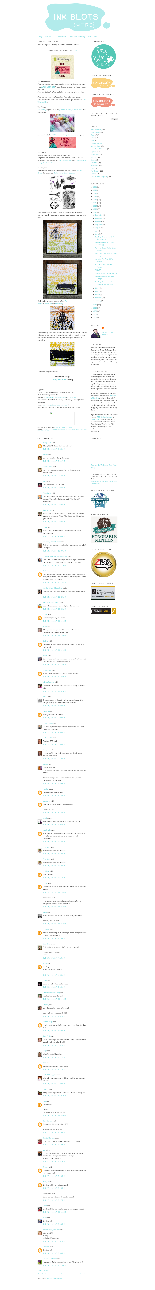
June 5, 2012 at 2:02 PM (54, 718)
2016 (95, 200)
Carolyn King (47, 670)
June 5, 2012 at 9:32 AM (54, 505)
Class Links (92, 37)
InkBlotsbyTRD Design (99, 149)
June (97, 234)
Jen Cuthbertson (48, 1138)
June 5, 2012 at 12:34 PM (54, 677)
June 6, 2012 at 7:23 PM (54, 1084)
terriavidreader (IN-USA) (51, 993)
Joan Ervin (46, 1036)
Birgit (45, 1051)
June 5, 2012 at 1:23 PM (54, 706)
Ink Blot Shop (95, 146)
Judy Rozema (59, 379)
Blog (40, 37)
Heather (45, 789)
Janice (45, 455)
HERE (75, 50)
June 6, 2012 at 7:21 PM (54, 1069)
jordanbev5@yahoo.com (51, 1230)
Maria (45, 481)
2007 (95, 317)
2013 (95, 209)
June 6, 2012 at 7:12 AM (54, 987)
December (99, 215)
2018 (95, 193)
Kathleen (46, 871)
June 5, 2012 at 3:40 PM (54, 759)
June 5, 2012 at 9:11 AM (54, 461)
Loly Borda (46, 830)
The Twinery (42, 110)
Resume (48, 37)
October (98, 221)
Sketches (94, 163)
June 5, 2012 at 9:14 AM (54, 476)
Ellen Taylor (47, 493)
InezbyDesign (48, 1022)
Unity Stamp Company (99, 177)
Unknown (46, 929)
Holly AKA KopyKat (50, 1075)
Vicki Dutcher (47, 738)
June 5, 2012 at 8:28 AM (54, 449)
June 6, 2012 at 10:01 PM (54, 1096)
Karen (45, 656)
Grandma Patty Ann (50, 1259)
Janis (45, 912)
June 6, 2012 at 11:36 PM (54, 1115)
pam (44, 1063)
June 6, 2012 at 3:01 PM (54, 1045)
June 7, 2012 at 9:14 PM (54, 1188)
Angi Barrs (46, 847)
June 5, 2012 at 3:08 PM (54, 744)
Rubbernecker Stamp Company (63, 135)
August (98, 228)
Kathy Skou (47, 443)
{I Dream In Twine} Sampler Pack (70, 110)
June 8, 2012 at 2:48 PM (54, 1224)
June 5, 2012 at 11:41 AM (54, 650)
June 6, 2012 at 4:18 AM (54, 958)
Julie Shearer (47, 1121)
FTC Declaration (60, 37)
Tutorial (93, 174)
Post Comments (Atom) (55, 1278)
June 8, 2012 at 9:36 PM (54, 1253)
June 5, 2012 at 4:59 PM (54, 783)
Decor (93, 138)
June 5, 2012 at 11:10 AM (54, 621)
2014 (95, 206)
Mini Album (95, 154)
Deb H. (45, 614)
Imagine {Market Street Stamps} (106, 273)
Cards (54, 429)
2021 (95, 187)
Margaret (46, 750)
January (98, 301)
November (99, 218)
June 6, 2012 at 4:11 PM (54, 1057)
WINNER (98, 270)
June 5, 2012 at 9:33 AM (54, 522)
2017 (95, 196)
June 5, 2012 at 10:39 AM (54, 609)
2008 (95, 314)
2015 (95, 203)
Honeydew (58, 304)
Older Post (83, 1274)
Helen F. (46, 1089)
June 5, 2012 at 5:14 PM (54, 795)
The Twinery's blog (64, 160)
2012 (95, 212)
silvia (45, 1218)
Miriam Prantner (48, 682)
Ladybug (46, 1004)
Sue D (45, 883)
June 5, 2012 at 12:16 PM (54, 665)
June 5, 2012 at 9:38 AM (54, 536)
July (97, 231)
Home (63, 1274)
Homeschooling (96, 143)
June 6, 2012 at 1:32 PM (54, 1031)
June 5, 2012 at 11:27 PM (54, 907)
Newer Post (42, 1274)
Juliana (45, 764)
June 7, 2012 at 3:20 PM (54, 1144)
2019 (95, 190)
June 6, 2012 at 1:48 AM (54, 938)
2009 (95, 311)
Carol (45, 1101)
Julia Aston (47, 510)
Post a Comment (43, 1270)
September (99, 225)
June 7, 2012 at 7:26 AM (54, 1132)
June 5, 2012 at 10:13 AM (54, 582)
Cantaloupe (48, 304)
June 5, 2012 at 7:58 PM (54, 842)
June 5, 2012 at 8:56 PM (54, 878)
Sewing (93, 160)
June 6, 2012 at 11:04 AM (54, 999)
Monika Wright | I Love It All (52, 588)
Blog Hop (47, 429)
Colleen (45, 641)
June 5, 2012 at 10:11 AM (54, 565)
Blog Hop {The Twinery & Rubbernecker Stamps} (59, 45)
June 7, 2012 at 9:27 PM (54, 1200)
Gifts (92, 141)
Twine (47, 431)
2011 (95, 305)
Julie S (45, 697)
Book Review (95, 132)
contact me (95, 419)
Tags (92, 168)
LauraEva (46, 711)
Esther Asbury (48, 723)
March (97, 294)
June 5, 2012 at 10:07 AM (54, 551)
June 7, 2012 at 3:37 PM (54, 1161)
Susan (45, 963)
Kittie (45, 626)
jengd (45, 818)
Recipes (94, 157)
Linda (45, 1206)
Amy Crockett (48, 87)
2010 (95, 308)
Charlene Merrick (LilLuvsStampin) (55, 556)
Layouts (93, 152)
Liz (44, 1150)
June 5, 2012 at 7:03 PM (54, 825)
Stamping (79, 429)
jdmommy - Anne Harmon (52, 542)
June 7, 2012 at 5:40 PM (54, 1176)
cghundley (46, 801)
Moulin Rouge (71, 397)
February (98, 298)
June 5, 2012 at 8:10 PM (54, 854)
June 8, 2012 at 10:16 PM (54, 1265)
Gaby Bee (46, 944)
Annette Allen (47, 466)
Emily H (46, 1182)
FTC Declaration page (104, 417)
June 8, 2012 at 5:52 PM (54, 1241)
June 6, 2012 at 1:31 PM (54, 1016)
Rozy (45, 981)
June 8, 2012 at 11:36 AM (54, 1212)
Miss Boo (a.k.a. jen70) (51, 602)
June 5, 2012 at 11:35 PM (54, 924)
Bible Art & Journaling (77, 37)
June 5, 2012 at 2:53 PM (54, 732)
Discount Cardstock (66, 429)
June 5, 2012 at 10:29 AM (54, 597)
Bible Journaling (96, 129)
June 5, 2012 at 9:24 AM (54, 488)
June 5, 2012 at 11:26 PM (54, 892)
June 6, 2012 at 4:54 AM (54, 975)
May (97, 288)
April (97, 291)
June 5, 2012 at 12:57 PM (54, 691)
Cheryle (45, 1167)
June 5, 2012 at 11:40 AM (54, 635)
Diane (45, 527)
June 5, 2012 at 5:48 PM (54, 813)
